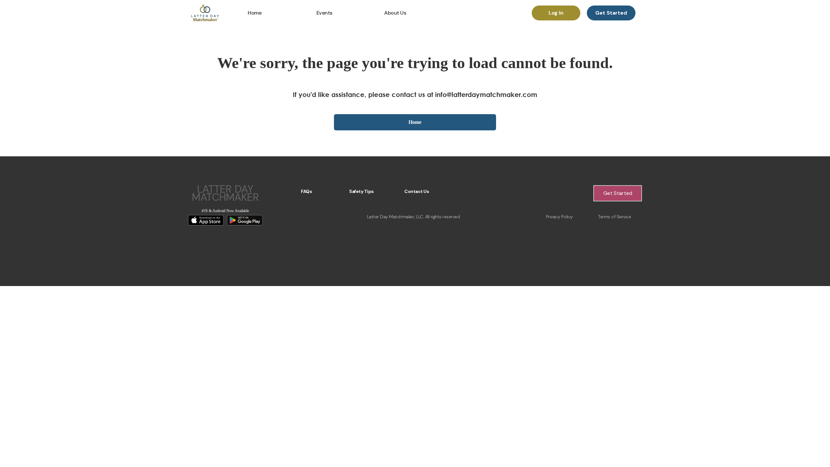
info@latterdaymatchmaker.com (486, 94)
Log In (556, 12)
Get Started (611, 12)
